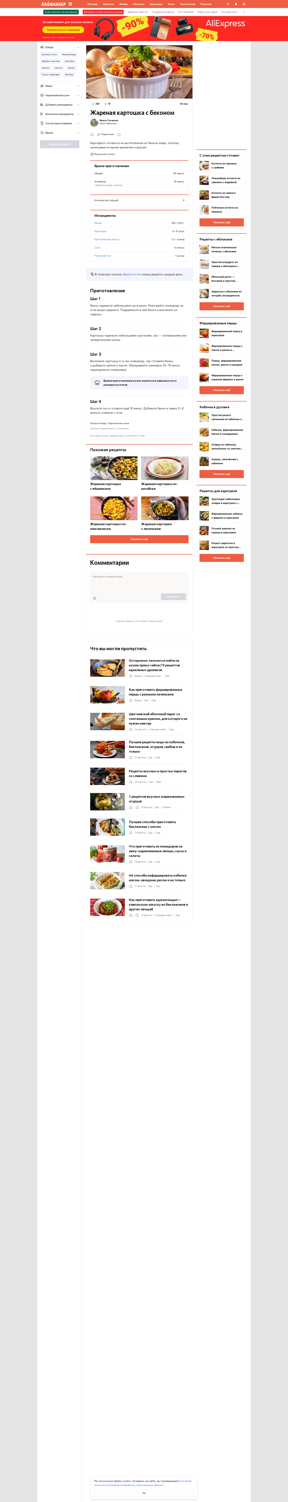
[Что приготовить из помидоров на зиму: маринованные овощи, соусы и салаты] (139, 854)
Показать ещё (139, 539)
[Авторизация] (244, 4)
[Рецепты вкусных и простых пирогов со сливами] (139, 776)
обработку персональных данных (143, 1485)
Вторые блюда (98, 423)
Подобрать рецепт (59, 144)
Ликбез (167, 807)
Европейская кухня (118, 423)
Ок (144, 1493)
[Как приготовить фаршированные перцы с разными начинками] (139, 694)
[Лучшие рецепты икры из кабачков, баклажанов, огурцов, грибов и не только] (139, 750)
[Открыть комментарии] (137, 807)
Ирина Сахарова (109, 120)
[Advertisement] (222, 95)
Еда (167, 676)
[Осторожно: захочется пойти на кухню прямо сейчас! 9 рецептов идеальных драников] (139, 668)
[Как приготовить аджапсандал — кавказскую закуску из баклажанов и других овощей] (139, 907)
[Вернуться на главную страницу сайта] (53, 4)
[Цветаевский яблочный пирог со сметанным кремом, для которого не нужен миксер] (139, 721)
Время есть (132, 274)
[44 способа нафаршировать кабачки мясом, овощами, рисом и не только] (139, 880)
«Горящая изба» (153, 676)
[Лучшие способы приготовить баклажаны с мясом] (139, 827)
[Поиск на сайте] (228, 4)
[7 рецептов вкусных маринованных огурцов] (139, 801)
